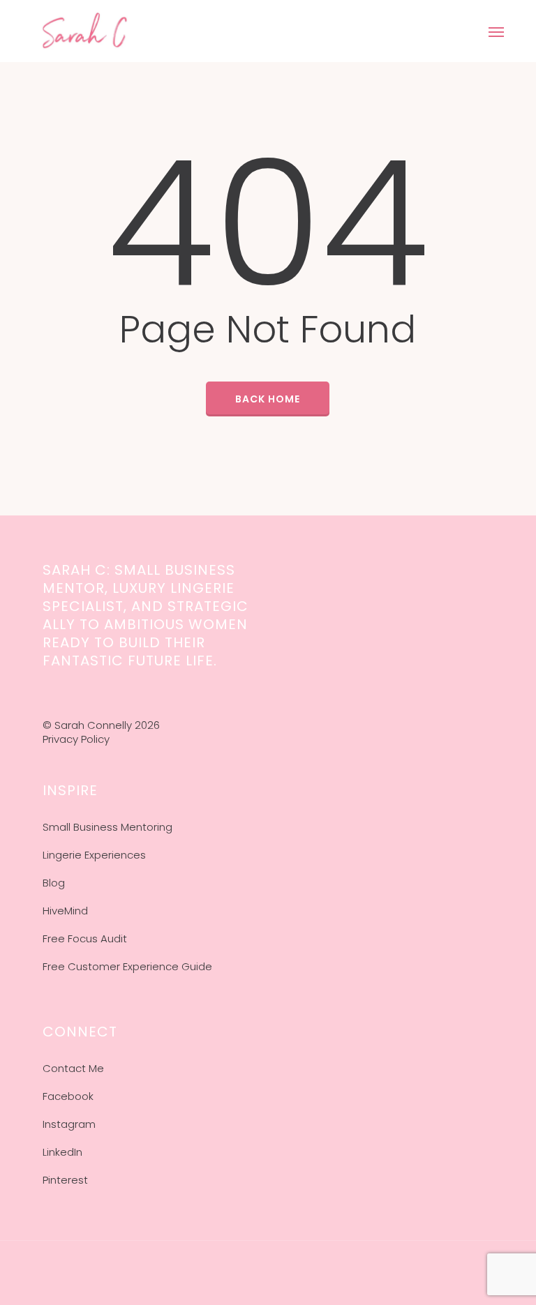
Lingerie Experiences (94, 854)
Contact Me (73, 1068)
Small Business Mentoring (107, 827)
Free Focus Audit (85, 938)
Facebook (68, 1096)
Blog (54, 882)
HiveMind (65, 910)
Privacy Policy (76, 739)
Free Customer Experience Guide (127, 966)
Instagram (69, 1124)
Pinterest (65, 1179)
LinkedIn (62, 1152)
